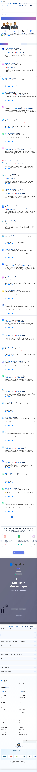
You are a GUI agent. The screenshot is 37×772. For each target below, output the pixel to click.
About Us (20, 722)
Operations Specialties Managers (23, 93)
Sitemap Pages (3, 709)
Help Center (3, 697)
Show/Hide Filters (4, 43)
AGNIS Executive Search (9, 403)
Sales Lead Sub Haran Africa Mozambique (12, 319)
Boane (14, 376)
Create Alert (24, 43)
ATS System (3, 724)
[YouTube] (5, 686)
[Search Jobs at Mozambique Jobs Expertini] (16, 770)
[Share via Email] (9, 36)
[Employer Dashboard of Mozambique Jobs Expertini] (19, 770)
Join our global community (5, 33)
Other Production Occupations (21, 250)
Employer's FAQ (21, 729)
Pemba (13, 236)
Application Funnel (4, 727)
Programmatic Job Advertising (5, 732)
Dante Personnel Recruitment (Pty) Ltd (12, 49)
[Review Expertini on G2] (10, 756)
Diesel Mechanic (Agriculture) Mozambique (12, 48)
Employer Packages (4, 720)
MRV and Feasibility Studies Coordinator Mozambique (14, 332)
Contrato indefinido (10, 108)
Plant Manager (7, 388)
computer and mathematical (26, 291)
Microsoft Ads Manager (4, 736)
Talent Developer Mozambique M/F (11, 205)
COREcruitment (8, 432)
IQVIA (7, 79)
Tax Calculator (21, 711)
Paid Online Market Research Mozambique (12, 290)
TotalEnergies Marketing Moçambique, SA (12, 175)
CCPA (2, 705)
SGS (6, 305)
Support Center (3, 695)
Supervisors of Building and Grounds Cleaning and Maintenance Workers (17, 433)
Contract (33, 418)
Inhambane (13, 474)
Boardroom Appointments (10, 190)
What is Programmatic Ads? (23, 734)
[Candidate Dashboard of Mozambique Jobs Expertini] (14, 770)
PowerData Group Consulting (10, 291)
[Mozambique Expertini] (4, 1)
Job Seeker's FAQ (21, 712)
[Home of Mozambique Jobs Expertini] (12, 770)
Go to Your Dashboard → (18, 552)
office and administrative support (22, 474)
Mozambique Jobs (17, 747)
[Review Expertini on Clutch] (29, 756)
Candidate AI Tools (22, 695)
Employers (3, 715)
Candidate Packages (22, 697)
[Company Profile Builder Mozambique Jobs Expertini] (20, 770)
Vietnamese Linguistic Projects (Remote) (12, 488)
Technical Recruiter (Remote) (10, 446)
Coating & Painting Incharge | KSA (11, 417)
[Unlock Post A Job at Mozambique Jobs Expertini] (22, 770)
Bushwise (7, 474)
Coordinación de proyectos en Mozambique (12, 276)
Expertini (21, 715)
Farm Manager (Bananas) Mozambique (11, 63)
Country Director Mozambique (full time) (12, 235)
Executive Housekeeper (9, 431)
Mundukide (7, 277)
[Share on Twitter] (5, 36)
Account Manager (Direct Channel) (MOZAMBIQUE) (14, 189)
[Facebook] (1, 686)
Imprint (20, 725)
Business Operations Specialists (20, 148)
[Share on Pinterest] (8, 36)
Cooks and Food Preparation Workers (21, 107)
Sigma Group (8, 489)
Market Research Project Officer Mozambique (13, 220)
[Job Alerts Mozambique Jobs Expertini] (17, 770)
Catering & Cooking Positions (10, 106)
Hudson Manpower (9, 418)
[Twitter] (2, 686)
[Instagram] (4, 686)
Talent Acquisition (3, 725)
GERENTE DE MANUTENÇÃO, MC (11, 402)
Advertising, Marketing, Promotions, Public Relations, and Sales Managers (17, 306)
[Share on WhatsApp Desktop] (11, 36)
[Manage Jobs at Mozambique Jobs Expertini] (24, 770)
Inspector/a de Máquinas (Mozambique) (12, 249)
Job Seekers (21, 691)
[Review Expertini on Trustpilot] (17, 756)
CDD (31, 362)
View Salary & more (10, 52)
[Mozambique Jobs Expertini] (18, 681)
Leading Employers (15, 32)
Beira (14, 250)
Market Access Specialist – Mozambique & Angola (13, 160)
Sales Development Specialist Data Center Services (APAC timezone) (17, 361)
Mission (20, 724)
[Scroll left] (1, 540)
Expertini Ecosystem (22, 720)
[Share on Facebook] (4, 36)
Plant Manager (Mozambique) (10, 92)
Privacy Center (3, 704)
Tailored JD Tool (3, 729)
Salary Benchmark (22, 709)
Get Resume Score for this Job (20, 52)
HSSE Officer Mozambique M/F (10, 174)
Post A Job (2, 722)
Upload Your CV (31, 32)
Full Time (30, 250)
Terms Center (3, 702)
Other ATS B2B (21, 732)
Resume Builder (21, 699)
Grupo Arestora (8, 250)
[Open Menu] (35, 1)
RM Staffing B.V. (8, 362)
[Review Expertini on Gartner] (4, 756)
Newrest (7, 107)
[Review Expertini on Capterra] (23, 756)
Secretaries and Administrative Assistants (21, 120)
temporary (8, 490)
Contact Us (21, 727)
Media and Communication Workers (23, 489)
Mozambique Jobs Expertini (6, 683)
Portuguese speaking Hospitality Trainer (12, 473)
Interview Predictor (22, 705)
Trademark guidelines (24, 761)
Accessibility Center (4, 700)
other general (18, 79)
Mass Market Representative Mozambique (12, 133)
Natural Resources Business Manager (11, 304)
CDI (19, 176)
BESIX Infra (8, 93)
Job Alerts (20, 707)
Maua (12, 277)
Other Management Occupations (21, 236)
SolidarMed (8, 236)
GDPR (2, 707)
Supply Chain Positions (9, 147)
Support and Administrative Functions (11, 119)
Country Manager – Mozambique (10, 78)
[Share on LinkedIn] (8, 58)
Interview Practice (22, 704)
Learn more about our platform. (24, 684)
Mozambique (22, 49)
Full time (24, 79)
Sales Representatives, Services (22, 362)
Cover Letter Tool (21, 702)
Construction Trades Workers (24, 418)
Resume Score (21, 700)
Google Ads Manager (4, 734)
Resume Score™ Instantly (23, 33)
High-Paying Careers (14, 33)
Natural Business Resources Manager (11, 502)
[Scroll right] (35, 540)
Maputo (12, 107)
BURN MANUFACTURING (10, 221)
